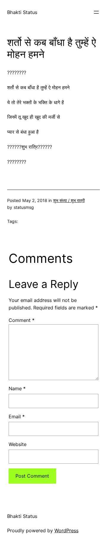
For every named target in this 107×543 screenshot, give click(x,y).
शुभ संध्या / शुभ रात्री (69, 200)
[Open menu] (96, 12)
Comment (21, 320)
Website (17, 444)
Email (17, 416)
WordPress (66, 530)
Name (17, 388)
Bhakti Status (22, 12)
